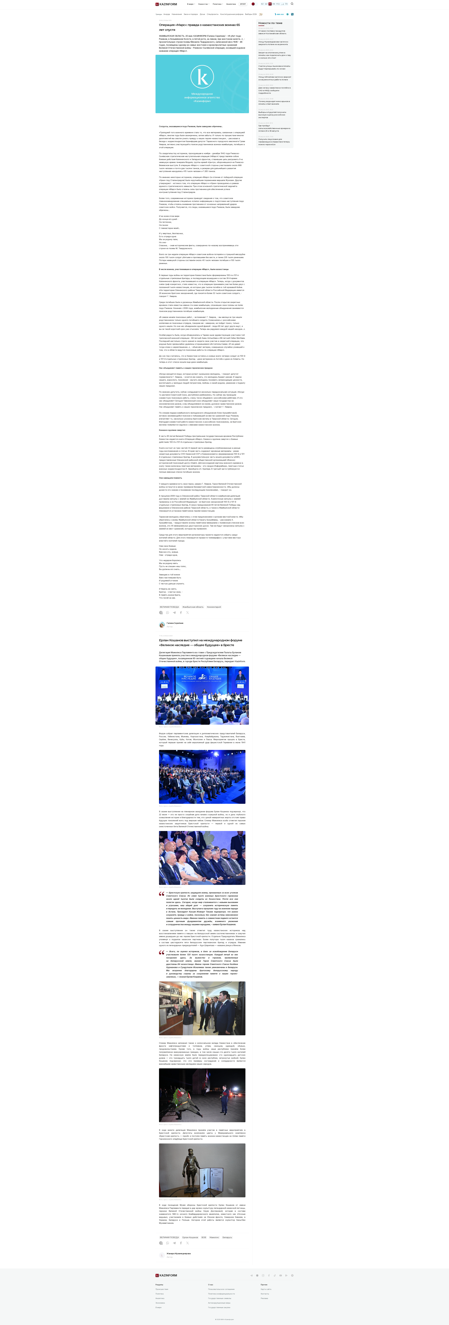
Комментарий (214, 607)
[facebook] (269, 1275)
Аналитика (231, 4)
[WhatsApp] (167, 613)
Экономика (160, 1303)
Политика (160, 1294)
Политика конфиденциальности (221, 1294)
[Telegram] (174, 613)
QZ (266, 4)
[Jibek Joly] (280, 14)
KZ (262, 4)
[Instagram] (161, 613)
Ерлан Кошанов (190, 1237)
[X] (187, 613)
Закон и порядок (191, 14)
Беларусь (227, 1237)
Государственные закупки (219, 1307)
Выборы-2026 (251, 14)
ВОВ (204, 1237)
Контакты (265, 1294)
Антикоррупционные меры (219, 1303)
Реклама (264, 1298)
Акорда (166, 14)
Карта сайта (266, 1289)
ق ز (282, 4)
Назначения (177, 14)
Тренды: (159, 14)
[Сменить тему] (254, 4)
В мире (158, 1307)
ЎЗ (286, 4)
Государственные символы (219, 1298)
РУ (270, 4)
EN (274, 4)
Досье (202, 14)
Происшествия (162, 1289)
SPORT (243, 4)
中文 (278, 4)
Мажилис (214, 1237)
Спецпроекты (212, 14)
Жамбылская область (193, 607)
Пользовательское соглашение (221, 1289)
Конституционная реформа (231, 14)
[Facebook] (181, 613)
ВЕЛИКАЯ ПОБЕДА (169, 607)
